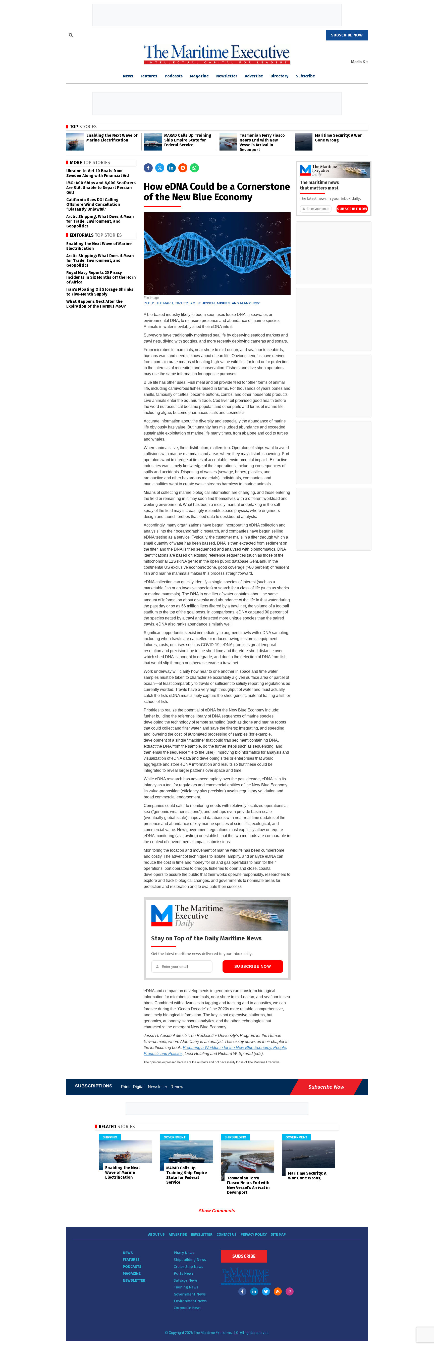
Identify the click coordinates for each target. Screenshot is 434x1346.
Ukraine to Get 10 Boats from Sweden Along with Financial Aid (97, 173)
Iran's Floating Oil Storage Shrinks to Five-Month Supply (99, 292)
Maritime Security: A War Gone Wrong (338, 137)
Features (149, 76)
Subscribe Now (252, 966)
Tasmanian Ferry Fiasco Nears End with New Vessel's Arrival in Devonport (262, 142)
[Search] (70, 35)
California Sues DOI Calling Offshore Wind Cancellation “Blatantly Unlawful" (93, 204)
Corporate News (187, 1308)
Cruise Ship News (188, 1266)
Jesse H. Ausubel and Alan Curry (231, 303)
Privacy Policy (254, 1234)
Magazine (199, 76)
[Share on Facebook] (148, 167)
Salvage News (186, 1280)
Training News (186, 1287)
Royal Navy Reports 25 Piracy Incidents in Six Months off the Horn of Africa (101, 277)
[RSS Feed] (278, 1291)
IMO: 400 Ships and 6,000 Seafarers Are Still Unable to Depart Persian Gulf (101, 187)
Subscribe (305, 76)
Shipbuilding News (190, 1259)
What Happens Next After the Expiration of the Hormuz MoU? (96, 304)
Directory (279, 76)
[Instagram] (290, 1291)
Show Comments (217, 1210)
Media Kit (359, 62)
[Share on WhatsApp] (194, 167)
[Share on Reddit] (182, 167)
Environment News (190, 1301)
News (128, 1253)
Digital (138, 1087)
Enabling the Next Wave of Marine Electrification (111, 137)
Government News (190, 1294)
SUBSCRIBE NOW (347, 35)
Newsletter (226, 76)
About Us (156, 1234)
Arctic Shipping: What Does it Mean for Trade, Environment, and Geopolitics (100, 221)
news (128, 76)
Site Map (278, 1234)
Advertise (254, 76)
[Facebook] (242, 1291)
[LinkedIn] (254, 1291)
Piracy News (184, 1253)
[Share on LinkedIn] (171, 167)
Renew (177, 1087)
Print (125, 1087)
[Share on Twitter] (159, 167)
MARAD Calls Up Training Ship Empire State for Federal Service (187, 140)
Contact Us (226, 1234)
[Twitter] (266, 1291)
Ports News (183, 1273)
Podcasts (174, 76)
